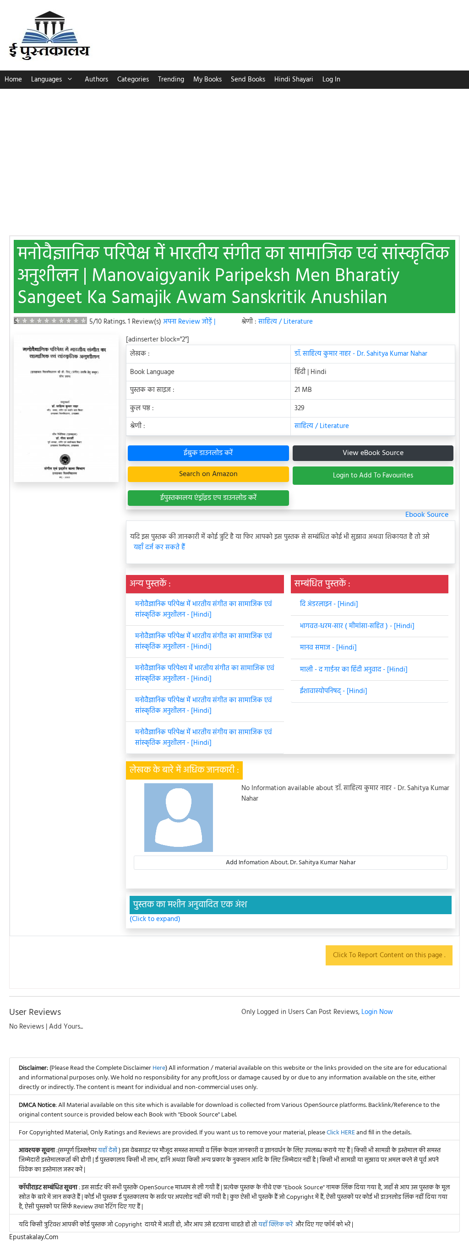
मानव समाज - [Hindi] (328, 647)
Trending (171, 79)
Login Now (377, 1012)
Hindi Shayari (293, 79)
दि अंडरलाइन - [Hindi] (329, 604)
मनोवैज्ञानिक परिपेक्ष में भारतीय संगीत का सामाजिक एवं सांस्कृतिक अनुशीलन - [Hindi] (203, 609)
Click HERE (341, 1132)
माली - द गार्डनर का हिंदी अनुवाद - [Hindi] (354, 669)
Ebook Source (426, 515)
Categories (133, 79)
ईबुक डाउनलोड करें (208, 453)
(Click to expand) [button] (155, 919)
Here (159, 1068)
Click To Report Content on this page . (389, 955)
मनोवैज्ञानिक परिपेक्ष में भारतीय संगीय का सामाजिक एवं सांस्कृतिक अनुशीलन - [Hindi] (203, 737)
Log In (331, 79)
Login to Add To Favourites (373, 475)
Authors (96, 79)
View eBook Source (373, 453)
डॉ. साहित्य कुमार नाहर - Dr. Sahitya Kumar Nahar (360, 353)
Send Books (248, 79)
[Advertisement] (234, 157)
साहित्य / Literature (285, 321)
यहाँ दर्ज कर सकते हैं (159, 547)
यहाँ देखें (108, 1150)
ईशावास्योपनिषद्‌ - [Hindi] (333, 691)
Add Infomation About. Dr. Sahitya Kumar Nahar (291, 862)
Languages (46, 79)
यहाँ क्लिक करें (275, 1224)
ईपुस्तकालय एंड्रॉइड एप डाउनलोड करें (208, 498)
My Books (207, 79)
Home (13, 79)
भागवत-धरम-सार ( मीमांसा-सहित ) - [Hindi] (357, 626)
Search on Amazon (208, 474)
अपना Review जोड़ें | (189, 321)
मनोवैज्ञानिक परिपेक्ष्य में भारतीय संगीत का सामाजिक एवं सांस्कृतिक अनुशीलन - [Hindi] (204, 673)
